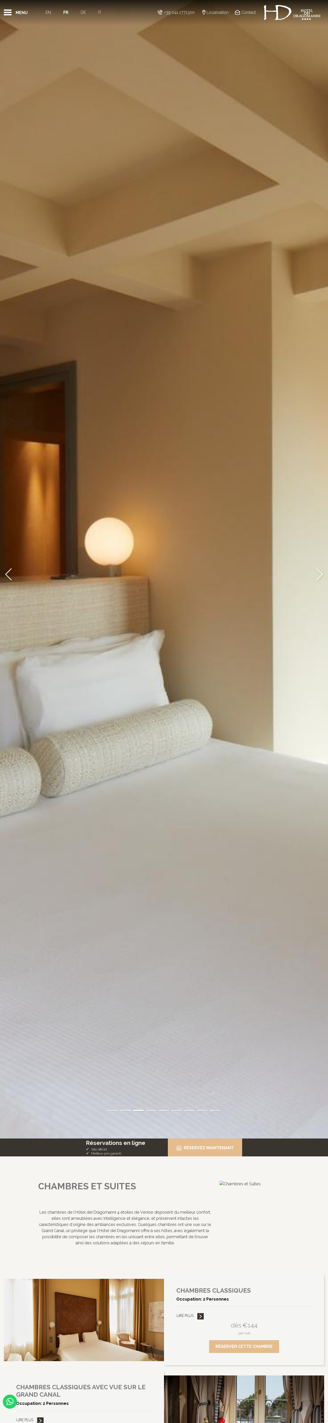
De (83, 12)
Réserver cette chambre (244, 1346)
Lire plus (185, 1316)
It (99, 12)
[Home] (292, 12)
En (48, 12)
